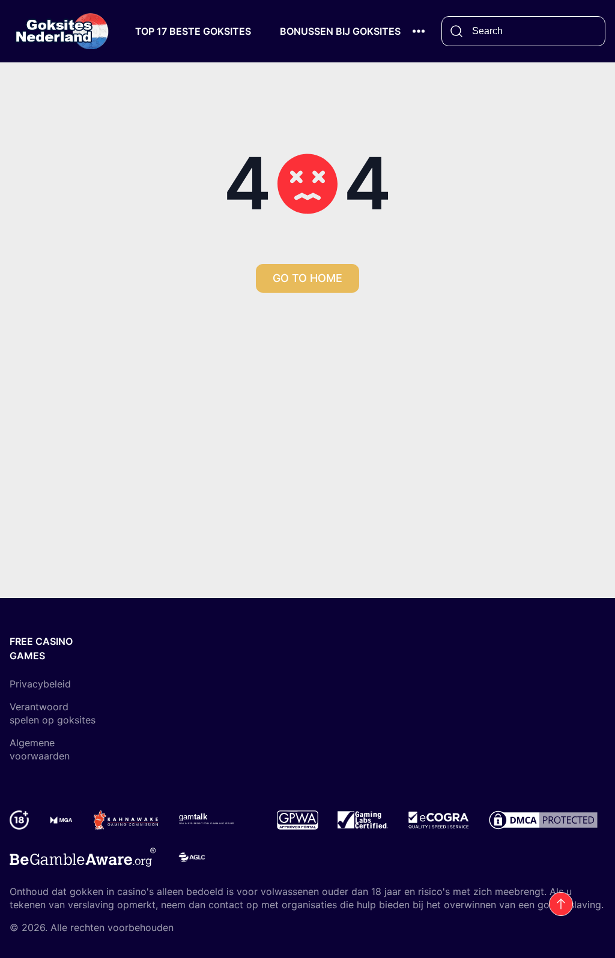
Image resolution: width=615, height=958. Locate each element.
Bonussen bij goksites (340, 31)
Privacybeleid (40, 684)
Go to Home (307, 278)
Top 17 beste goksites (193, 31)
